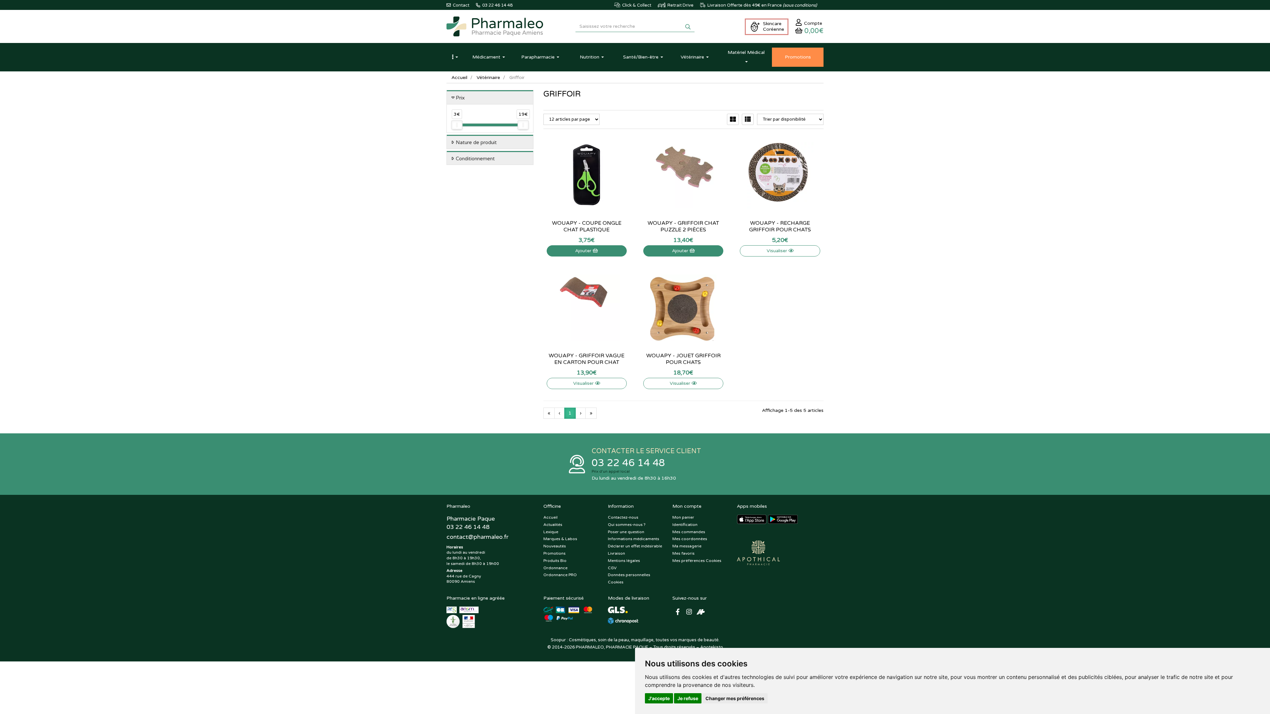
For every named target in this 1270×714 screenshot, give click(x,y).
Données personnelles (629, 575)
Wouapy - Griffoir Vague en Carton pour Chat (586, 359)
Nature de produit (476, 142)
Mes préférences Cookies (696, 560)
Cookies (615, 582)
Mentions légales (624, 560)
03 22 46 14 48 (628, 463)
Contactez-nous (623, 517)
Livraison (616, 553)
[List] (748, 119)
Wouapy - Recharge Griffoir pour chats (780, 226)
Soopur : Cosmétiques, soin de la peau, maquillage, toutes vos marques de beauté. (635, 640)
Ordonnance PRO (560, 575)
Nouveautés (554, 546)
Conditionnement (475, 159)
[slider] (456, 125)
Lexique (550, 532)
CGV (612, 568)
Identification (685, 524)
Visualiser (777, 251)
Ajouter (584, 251)
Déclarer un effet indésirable (635, 546)
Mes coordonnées (689, 538)
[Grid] (733, 119)
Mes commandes (688, 532)
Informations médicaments (633, 538)
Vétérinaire (488, 77)
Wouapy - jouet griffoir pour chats (683, 359)
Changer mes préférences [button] (734, 698)
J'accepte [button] (659, 698)
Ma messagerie (686, 546)
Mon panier (683, 517)
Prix (460, 98)
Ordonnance (555, 568)
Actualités (552, 524)
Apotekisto (711, 647)
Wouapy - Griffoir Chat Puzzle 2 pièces (683, 226)
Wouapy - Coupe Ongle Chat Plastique (586, 226)
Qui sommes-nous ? (627, 524)
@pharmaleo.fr (477, 536)
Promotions (554, 553)
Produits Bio (555, 560)
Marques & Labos (560, 538)
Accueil (459, 77)
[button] (454, 57)
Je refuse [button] (687, 698)
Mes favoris (683, 553)
